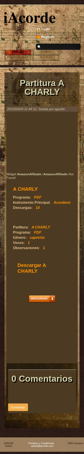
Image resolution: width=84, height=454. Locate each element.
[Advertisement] (42, 142)
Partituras (18, 57)
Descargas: (22, 208)
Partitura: (21, 227)
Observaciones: (26, 248)
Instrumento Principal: (32, 202)
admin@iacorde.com (42, 446)
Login (45, 29)
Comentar (18, 407)
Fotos (46, 57)
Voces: (19, 243)
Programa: (22, 197)
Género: (20, 237)
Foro (46, 51)
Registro (47, 37)
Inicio (18, 51)
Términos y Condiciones (41, 443)
